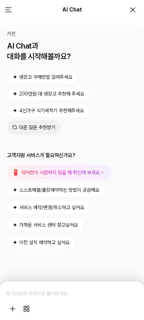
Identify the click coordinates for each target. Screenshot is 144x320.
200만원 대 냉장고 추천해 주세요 (51, 94)
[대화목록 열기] (8, 10)
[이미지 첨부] (13, 309)
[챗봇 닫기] (133, 10)
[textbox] (72, 293)
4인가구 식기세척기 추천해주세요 (51, 110)
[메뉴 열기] (27, 309)
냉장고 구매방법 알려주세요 (45, 77)
